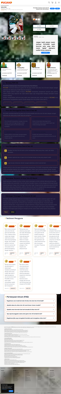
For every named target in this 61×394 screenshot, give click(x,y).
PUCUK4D (5, 87)
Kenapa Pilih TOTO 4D (53, 382)
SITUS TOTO (4, 7)
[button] (52, 2)
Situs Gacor (2, 379)
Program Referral (15, 380)
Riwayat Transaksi (40, 376)
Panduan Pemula (52, 373)
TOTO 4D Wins (3, 373)
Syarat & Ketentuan (27, 379)
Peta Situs (16, 392)
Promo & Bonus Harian (16, 372)
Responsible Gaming (28, 380)
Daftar (57, 8)
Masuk (52, 8)
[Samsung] (4, 2)
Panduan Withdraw (15, 379)
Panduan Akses (52, 372)
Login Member (39, 372)
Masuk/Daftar (45, 52)
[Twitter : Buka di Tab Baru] (56, 392)
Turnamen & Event (15, 373)
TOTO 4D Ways (3, 372)
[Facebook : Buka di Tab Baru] (54, 392)
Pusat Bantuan (27, 372)
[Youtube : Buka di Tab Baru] (59, 392)
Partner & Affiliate (52, 383)
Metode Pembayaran (16, 376)
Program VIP (39, 379)
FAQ (26, 376)
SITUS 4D (2, 380)
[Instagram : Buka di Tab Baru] (57, 392)
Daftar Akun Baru (40, 373)
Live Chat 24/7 (27, 373)
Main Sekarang (4, 75)
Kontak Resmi (51, 376)
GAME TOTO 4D (3, 376)
